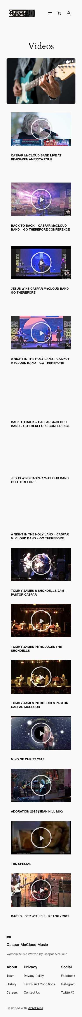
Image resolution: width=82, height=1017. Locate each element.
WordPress (35, 1008)
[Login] (68, 13)
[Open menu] (50, 13)
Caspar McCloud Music (27, 944)
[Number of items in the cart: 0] (59, 13)
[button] (41, 129)
